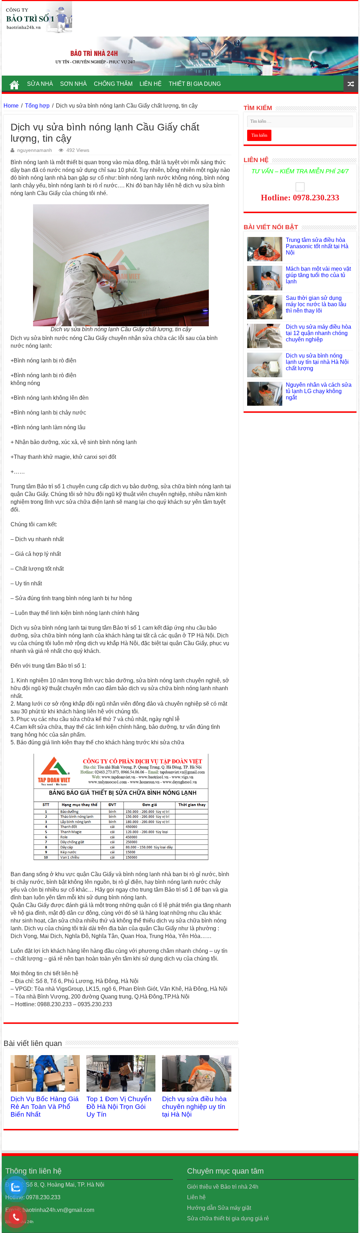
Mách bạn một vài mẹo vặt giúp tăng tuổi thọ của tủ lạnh (318, 275)
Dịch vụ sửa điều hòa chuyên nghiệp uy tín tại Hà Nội (194, 1106)
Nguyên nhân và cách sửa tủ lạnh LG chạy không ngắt (319, 391)
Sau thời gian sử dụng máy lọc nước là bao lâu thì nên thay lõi (316, 304)
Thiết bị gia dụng (195, 84)
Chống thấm (113, 84)
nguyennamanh (34, 150)
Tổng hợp (37, 106)
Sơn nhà (73, 84)
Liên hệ (151, 84)
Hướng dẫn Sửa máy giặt (219, 1208)
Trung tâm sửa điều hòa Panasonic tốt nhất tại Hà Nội (317, 246)
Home (11, 106)
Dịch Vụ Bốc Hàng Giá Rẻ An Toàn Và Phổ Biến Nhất (45, 1106)
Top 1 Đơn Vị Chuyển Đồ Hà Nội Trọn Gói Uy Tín (119, 1106)
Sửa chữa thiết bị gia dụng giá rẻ (228, 1218)
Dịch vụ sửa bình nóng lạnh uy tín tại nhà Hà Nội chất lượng (317, 362)
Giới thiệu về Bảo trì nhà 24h (222, 1187)
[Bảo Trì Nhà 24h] (37, 17)
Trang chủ (14, 83)
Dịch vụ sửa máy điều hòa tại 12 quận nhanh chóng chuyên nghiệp (318, 333)
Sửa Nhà (40, 84)
